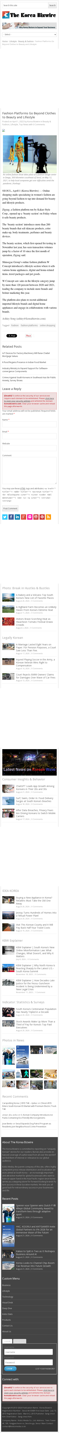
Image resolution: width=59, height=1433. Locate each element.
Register (19, 1341)
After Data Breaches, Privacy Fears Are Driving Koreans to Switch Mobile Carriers (36, 813)
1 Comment (40, 992)
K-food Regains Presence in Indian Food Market (24, 362)
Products (6, 1319)
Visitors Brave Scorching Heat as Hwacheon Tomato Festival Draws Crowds (34, 621)
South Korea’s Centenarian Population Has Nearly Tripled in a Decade (36, 1010)
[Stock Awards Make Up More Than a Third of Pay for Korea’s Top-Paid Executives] (8, 1023)
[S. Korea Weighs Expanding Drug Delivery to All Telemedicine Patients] (8, 1083)
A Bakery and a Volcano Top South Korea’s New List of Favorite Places (35, 596)
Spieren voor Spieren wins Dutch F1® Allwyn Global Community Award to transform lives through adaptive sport (36, 1210)
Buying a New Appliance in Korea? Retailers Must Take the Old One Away (34, 900)
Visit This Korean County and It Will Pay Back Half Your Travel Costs (34, 926)
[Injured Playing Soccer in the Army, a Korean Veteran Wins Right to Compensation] (8, 661)
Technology (7, 1296)
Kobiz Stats (7, 1314)
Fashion (15, 325)
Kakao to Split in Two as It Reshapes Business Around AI (35, 1253)
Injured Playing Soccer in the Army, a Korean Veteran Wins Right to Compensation (35, 662)
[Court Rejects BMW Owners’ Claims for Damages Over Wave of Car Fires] (8, 676)
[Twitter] (5, 517)
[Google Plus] (23, 517)
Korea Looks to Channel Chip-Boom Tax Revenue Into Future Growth (35, 1264)
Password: (9, 1357)
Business (6, 1285)
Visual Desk (7, 1302)
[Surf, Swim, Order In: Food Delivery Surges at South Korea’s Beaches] (8, 801)
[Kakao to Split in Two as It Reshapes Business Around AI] (36, 1050)
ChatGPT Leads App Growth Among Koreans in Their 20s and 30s (35, 787)
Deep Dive (7, 1308)
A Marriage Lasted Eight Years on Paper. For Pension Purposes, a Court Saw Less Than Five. (36, 647)
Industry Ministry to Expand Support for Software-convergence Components (25, 370)
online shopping (47, 325)
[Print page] (29, 130)
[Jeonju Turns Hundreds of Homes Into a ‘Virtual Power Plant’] (8, 915)
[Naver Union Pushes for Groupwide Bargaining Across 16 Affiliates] (36, 1085)
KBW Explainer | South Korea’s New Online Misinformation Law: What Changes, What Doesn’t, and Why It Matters (35, 952)
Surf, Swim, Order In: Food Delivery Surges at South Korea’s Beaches (34, 800)
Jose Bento (7, 1123)
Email (5, 431)
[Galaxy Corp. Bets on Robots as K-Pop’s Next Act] (36, 1074)
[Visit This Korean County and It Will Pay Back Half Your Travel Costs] (8, 927)
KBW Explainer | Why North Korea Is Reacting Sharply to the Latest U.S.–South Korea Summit (35, 968)
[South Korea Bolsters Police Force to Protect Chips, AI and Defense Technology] (50, 1084)
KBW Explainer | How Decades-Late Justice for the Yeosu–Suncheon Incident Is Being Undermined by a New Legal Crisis (35, 985)
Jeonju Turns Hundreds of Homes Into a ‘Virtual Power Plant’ (36, 914)
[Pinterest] (42, 517)
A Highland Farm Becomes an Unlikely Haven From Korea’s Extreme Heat (36, 608)
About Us (6, 1331)
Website (6, 443)
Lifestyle (13, 41)
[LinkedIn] (17, 517)
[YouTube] (36, 517)
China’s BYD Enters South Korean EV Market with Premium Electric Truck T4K (29, 1106)
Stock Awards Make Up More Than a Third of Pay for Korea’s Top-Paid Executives (35, 1024)
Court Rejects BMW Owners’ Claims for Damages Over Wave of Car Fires (35, 676)
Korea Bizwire (33, 121)
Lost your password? (45, 1368)
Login (7, 1341)
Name (6, 419)
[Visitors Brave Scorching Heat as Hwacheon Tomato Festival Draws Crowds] (8, 621)
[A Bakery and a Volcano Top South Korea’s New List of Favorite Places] (8, 597)
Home (5, 41)
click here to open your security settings (29, 399)
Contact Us (7, 1325)
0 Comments (37, 601)
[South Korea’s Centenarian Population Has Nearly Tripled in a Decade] (8, 1012)
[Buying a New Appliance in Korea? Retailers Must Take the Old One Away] (8, 899)
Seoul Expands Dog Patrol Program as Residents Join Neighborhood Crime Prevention (26, 1125)
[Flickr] (29, 517)
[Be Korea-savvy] (29, 14)
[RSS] (48, 517)
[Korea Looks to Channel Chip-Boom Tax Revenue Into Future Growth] (50, 1050)
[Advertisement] (29, 78)
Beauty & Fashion (26, 41)
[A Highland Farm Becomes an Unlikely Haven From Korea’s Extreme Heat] (8, 609)
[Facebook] (11, 517)
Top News (23, 124)
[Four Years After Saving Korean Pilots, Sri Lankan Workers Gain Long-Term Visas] (8, 1074)
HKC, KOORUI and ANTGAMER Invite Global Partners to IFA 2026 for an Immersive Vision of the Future (35, 1229)
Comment (6, 455)
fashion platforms (29, 325)
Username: (9, 1347)
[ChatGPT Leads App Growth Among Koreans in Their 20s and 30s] (8, 789)
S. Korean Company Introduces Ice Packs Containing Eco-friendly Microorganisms (27, 1116)
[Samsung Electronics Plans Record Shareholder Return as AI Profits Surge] (22, 1074)
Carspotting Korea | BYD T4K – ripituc (19, 1103)
